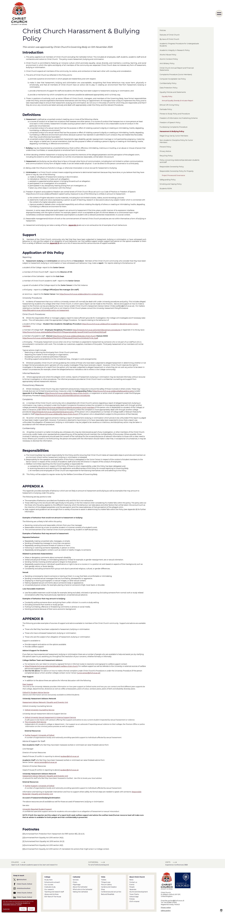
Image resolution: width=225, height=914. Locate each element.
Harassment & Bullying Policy (172, 131)
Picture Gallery (106, 884)
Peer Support (27, 684)
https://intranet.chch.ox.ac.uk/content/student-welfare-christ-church (51, 666)
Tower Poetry (134, 894)
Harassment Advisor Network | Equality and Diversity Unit (45, 702)
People (131, 887)
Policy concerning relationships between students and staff (179, 161)
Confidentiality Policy (168, 83)
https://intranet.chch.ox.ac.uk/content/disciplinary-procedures (96, 330)
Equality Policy (167, 96)
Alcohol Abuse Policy (168, 55)
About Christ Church (137, 877)
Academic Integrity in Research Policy (175, 50)
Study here (48, 880)
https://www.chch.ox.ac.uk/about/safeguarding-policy (113, 391)
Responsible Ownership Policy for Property (176, 171)
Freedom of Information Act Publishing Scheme (179, 118)
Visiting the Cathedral (80, 892)
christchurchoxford (23, 888)
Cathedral (76, 877)
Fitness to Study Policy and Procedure (175, 114)
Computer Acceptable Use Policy (173, 79)
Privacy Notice (165, 151)
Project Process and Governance (173, 175)
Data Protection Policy (168, 88)
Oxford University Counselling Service (39, 710)
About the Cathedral (80, 887)
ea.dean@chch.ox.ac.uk (70, 756)
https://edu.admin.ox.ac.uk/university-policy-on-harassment (45, 310)
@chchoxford (21, 879)
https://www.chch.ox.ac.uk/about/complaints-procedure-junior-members (66, 407)
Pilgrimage (76, 884)
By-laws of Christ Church (169, 39)
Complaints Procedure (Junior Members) (176, 75)
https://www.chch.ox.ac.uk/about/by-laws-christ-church (66, 393)
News (131, 880)
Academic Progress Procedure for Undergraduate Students (179, 45)
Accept (31, 909)
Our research (49, 889)
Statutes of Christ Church (170, 35)
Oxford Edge (134, 896)
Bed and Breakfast (107, 894)
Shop (103, 889)
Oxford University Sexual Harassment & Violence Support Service (50, 717)
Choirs (75, 882)
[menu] (219, 13)
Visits (103, 877)
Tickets (103, 880)
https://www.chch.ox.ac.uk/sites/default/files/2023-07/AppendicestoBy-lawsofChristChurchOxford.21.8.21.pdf (64, 332)
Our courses (48, 884)
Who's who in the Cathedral (82, 889)
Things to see (105, 882)
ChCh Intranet (134, 901)
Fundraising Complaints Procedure (173, 127)
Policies (163, 30)
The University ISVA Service (35, 722)
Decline (23, 909)
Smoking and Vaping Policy (171, 184)
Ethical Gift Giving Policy (169, 105)
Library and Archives (51, 894)
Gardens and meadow (109, 887)
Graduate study (50, 887)
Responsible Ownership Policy (172, 167)
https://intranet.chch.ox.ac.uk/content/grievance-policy (53, 412)
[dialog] (19, 906)
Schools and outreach (52, 882)
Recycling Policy (166, 156)
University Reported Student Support (37, 809)
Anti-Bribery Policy (167, 63)
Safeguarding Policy (168, 180)
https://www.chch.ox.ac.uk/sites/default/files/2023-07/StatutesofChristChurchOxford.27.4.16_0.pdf (60, 338)
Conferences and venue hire (111, 892)
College (47, 877)
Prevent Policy (165, 147)
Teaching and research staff (54, 892)
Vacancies (132, 889)
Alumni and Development (138, 892)
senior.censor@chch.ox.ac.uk (45, 762)
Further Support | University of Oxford (39, 735)
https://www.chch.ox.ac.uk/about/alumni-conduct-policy (81, 294)
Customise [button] (6, 909)
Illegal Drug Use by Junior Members (174, 136)
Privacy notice (166, 907)
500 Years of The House (52, 896)
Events (131, 884)
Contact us (133, 882)
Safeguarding (166, 910)
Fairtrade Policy (166, 109)
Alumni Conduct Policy (169, 59)
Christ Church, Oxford (24, 884)
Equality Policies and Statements (173, 92)
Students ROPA (166, 189)
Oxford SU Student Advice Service (35, 693)
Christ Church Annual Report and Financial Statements (177, 69)
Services (75, 880)
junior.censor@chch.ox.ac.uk (89, 673)
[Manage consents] (221, 910)
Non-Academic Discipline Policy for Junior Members (176, 141)
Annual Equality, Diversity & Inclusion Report (177, 100)
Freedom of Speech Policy (170, 123)
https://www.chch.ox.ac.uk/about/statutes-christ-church (74, 336)
